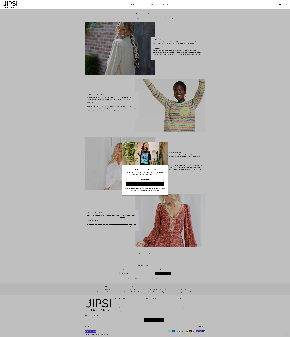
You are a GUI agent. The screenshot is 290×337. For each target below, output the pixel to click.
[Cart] (286, 4)
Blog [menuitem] (168, 4)
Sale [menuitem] (146, 4)
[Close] (166, 143)
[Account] (283, 4)
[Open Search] (280, 4)
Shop (128, 4)
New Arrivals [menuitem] (138, 4)
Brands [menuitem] (152, 4)
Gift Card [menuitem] (161, 4)
